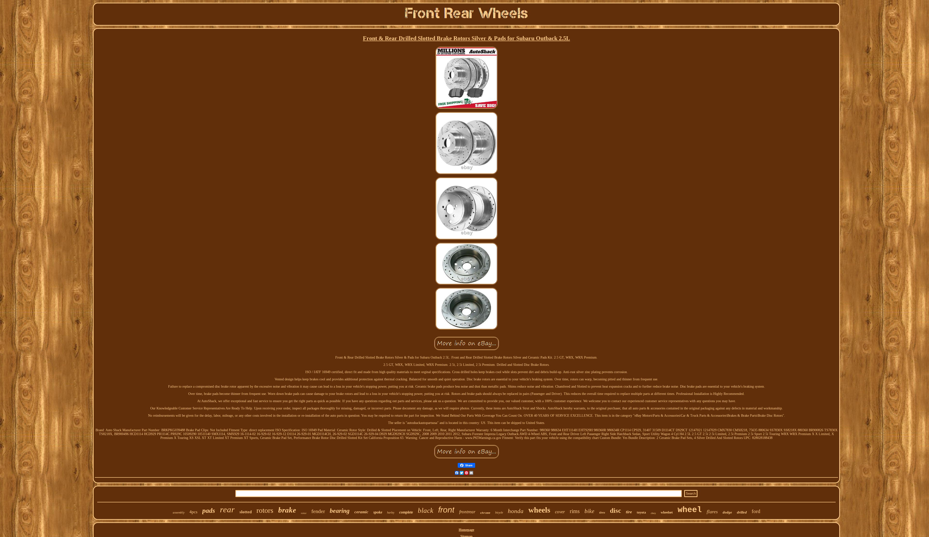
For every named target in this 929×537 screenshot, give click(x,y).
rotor (304, 513)
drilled (742, 512)
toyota (641, 512)
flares (712, 511)
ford (756, 511)
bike (589, 511)
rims (575, 511)
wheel (690, 510)
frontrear (467, 511)
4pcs (193, 511)
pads (208, 510)
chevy (653, 513)
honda (516, 511)
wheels (539, 510)
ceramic (361, 512)
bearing (340, 510)
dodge (727, 512)
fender (318, 511)
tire (629, 511)
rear (227, 509)
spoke (377, 512)
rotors (264, 510)
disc (615, 510)
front (446, 509)
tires (602, 512)
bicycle (499, 512)
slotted (246, 512)
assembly (179, 512)
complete (406, 512)
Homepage (466, 530)
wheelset (667, 512)
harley (390, 512)
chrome (485, 513)
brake (287, 510)
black (425, 510)
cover (560, 511)
